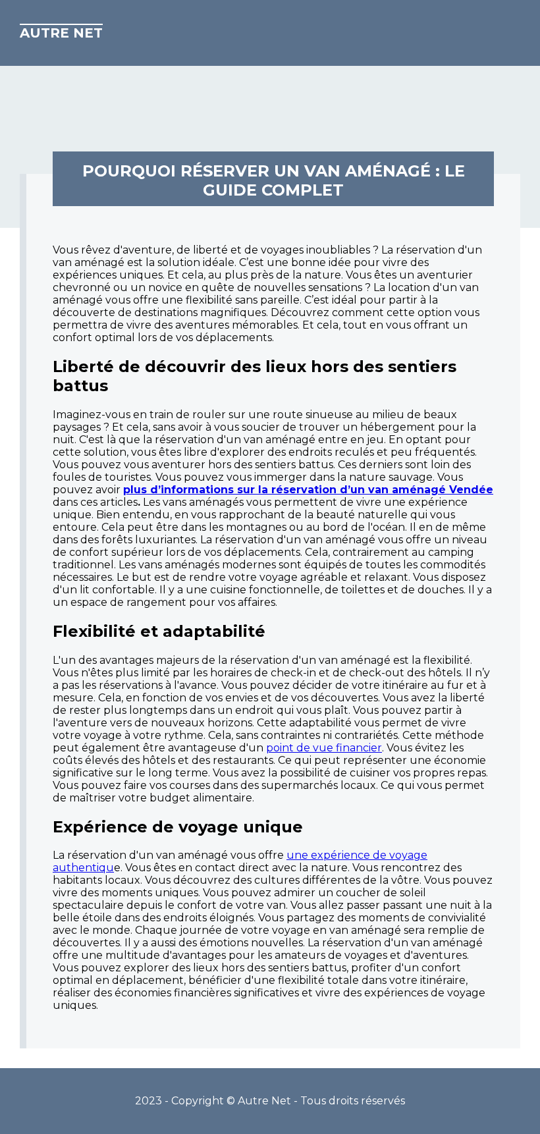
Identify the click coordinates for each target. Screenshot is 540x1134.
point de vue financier (324, 748)
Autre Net (61, 33)
